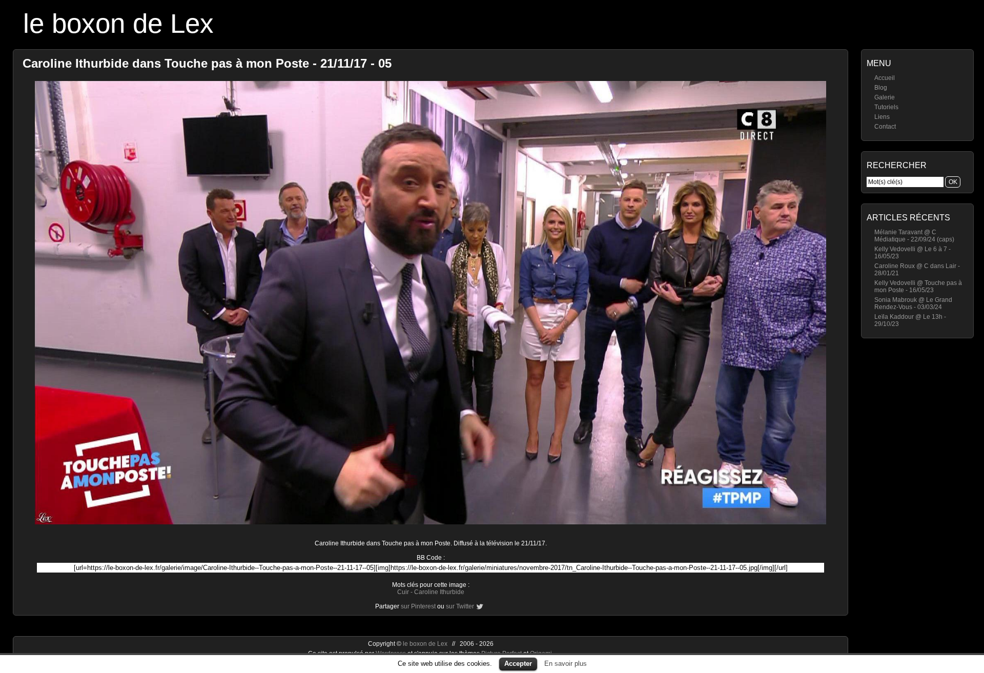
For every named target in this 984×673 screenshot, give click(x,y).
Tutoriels (886, 107)
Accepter (518, 663)
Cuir (403, 592)
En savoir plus (565, 663)
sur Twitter (460, 606)
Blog (880, 87)
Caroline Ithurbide (439, 592)
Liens (882, 116)
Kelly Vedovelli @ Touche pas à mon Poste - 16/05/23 (918, 286)
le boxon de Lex (118, 23)
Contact (885, 126)
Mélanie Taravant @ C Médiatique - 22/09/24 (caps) (914, 236)
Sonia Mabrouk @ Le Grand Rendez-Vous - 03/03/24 (913, 303)
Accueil (884, 77)
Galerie (884, 97)
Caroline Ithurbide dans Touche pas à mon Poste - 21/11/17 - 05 (207, 63)
